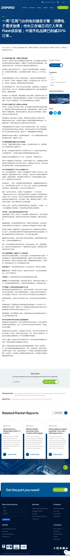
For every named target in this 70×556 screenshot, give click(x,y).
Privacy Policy (57, 553)
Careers (55, 536)
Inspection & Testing (7, 534)
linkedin (59, 113)
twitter (55, 113)
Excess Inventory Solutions (39, 516)
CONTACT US (54, 65)
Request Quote (59, 490)
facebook (51, 113)
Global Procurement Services (40, 508)
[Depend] (8, 8)
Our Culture (56, 531)
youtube (57, 548)
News (8, 47)
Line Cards (56, 511)
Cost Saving (35, 519)
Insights (45, 7)
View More (58, 413)
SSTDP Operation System (9, 529)
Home (4, 47)
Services (24, 7)
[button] (59, 467)
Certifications (5, 536)
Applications (56, 516)
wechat (61, 548)
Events (53, 79)
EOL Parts (34, 513)
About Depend (57, 529)
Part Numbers (57, 513)
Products (32, 7)
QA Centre (5, 531)
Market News (56, 539)
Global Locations (58, 534)
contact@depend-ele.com (49, 2)
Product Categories (58, 508)
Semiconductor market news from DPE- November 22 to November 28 (31, 399)
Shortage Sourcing (37, 511)
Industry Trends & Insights (58, 82)
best (52, 77)
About (51, 7)
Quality (39, 7)
